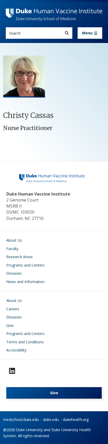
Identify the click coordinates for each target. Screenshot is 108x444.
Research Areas (19, 256)
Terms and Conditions (25, 341)
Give (10, 325)
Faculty (12, 248)
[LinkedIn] (12, 371)
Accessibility (16, 350)
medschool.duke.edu (21, 419)
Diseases (14, 273)
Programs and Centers (25, 265)
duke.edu (51, 419)
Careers (12, 308)
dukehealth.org (76, 419)
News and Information (25, 281)
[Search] (66, 33)
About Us (14, 240)
